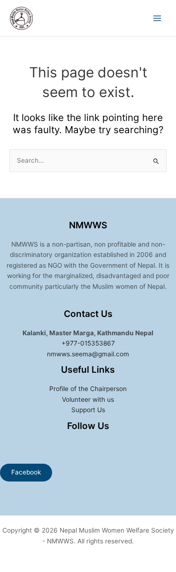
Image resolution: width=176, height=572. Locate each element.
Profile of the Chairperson (88, 388)
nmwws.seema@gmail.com (88, 354)
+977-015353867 (88, 343)
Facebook (26, 472)
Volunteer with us (88, 399)
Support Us (88, 410)
